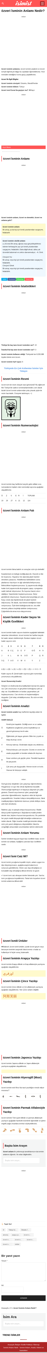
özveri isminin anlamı (8, 1240)
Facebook (12, 279)
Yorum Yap (29, 279)
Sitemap (36, 1345)
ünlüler (17, 1244)
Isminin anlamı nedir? (23, 3)
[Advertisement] (23, 42)
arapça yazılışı (17, 1235)
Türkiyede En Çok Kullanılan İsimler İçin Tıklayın (23, 369)
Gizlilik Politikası (27, 1345)
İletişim (17, 1345)
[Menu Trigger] (42, 3)
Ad (2, 1285)
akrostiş (5, 1235)
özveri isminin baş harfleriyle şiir (20, 1240)
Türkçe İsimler (13, 1230)
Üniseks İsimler (26, 1230)
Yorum (4, 1261)
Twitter (4, 279)
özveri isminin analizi (29, 1235)
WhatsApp (20, 279)
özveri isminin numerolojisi (8, 1244)
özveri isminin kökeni (32, 1240)
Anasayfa (4, 1308)
